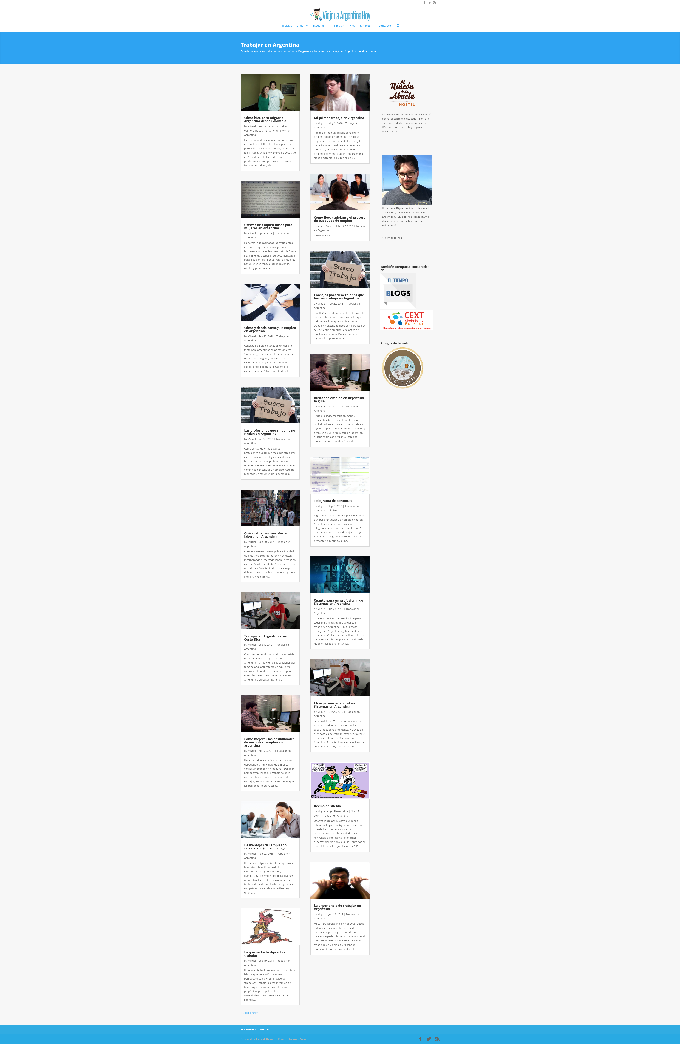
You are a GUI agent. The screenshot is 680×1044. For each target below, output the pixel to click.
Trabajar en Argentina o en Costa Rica (265, 637)
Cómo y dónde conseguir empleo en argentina (270, 329)
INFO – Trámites (359, 25)
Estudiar (318, 25)
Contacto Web (393, 238)
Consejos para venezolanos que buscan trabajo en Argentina (339, 296)
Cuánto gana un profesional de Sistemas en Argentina (338, 602)
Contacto (385, 25)
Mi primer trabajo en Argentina (339, 118)
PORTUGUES (248, 1029)
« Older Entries (249, 1012)
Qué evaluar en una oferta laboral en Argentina (265, 535)
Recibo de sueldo (327, 806)
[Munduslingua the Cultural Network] (402, 389)
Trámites (332, 510)
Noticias (286, 25)
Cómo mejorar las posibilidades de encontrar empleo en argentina (269, 742)
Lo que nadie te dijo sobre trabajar (265, 953)
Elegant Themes (265, 1039)
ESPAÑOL (266, 1029)
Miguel (252, 126)
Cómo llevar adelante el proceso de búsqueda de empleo (340, 219)
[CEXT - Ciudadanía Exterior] (407, 329)
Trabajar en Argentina (268, 130)
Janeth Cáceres (326, 226)
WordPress (299, 1039)
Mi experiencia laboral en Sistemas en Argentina (334, 705)
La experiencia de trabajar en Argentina (337, 907)
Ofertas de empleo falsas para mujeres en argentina (268, 226)
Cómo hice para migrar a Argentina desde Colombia (265, 119)
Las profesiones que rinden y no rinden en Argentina (269, 432)
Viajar (301, 25)
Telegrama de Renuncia (333, 501)
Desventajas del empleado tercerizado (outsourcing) (265, 846)
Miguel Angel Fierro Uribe (333, 811)
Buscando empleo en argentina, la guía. (339, 399)
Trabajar (338, 25)
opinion (248, 130)
